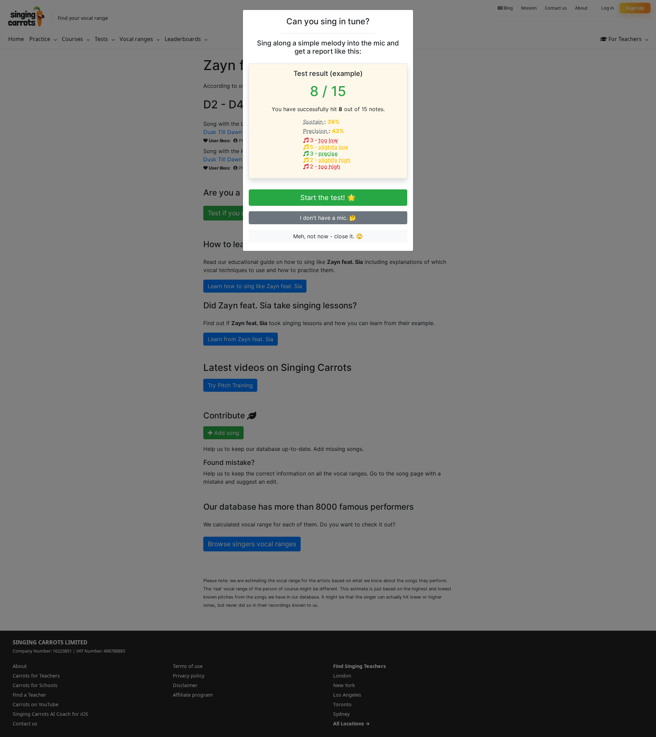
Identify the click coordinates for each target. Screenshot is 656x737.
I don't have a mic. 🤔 (328, 217)
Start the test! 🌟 (328, 197)
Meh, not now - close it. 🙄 (328, 236)
